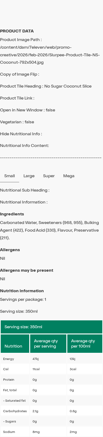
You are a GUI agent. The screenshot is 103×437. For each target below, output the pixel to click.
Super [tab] (49, 176)
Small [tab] (9, 176)
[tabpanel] (51, 312)
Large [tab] (28, 176)
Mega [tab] (68, 176)
